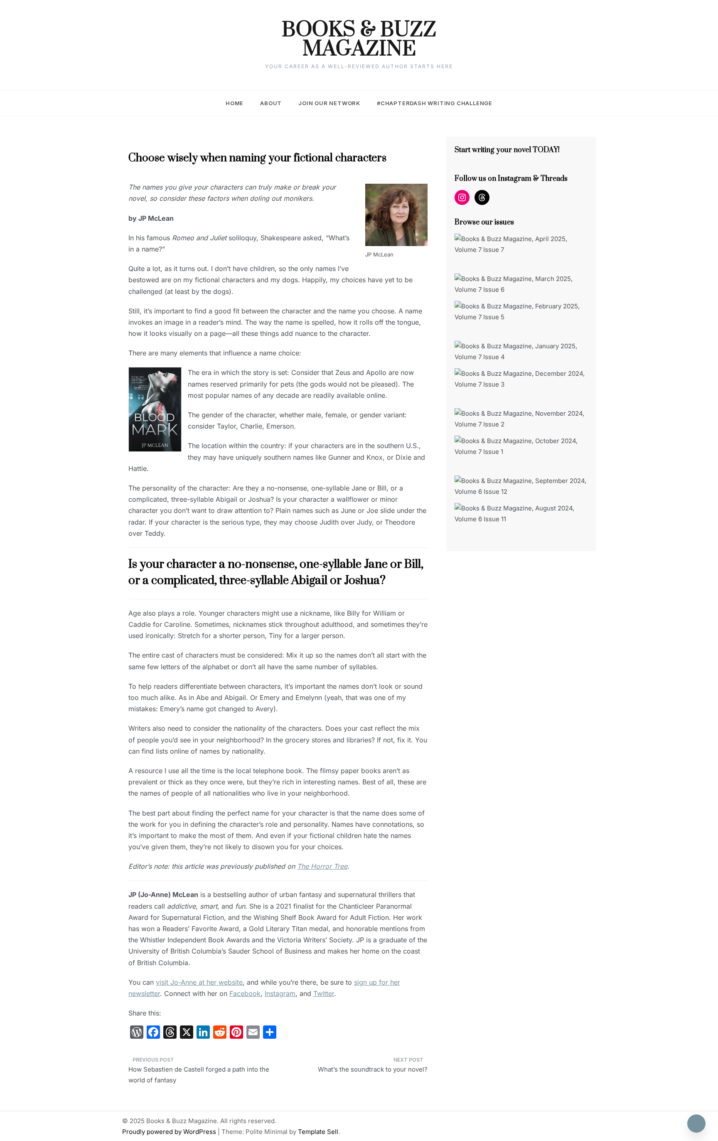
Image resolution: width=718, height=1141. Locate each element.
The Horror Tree (322, 866)
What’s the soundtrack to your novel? (373, 1069)
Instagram (280, 993)
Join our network (329, 103)
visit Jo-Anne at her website (199, 982)
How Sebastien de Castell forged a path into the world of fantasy (198, 1074)
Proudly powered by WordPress (170, 1132)
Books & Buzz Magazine (359, 40)
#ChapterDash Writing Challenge (434, 103)
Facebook (245, 993)
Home (234, 103)
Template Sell (318, 1132)
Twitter (323, 993)
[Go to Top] (696, 1123)
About (271, 103)
